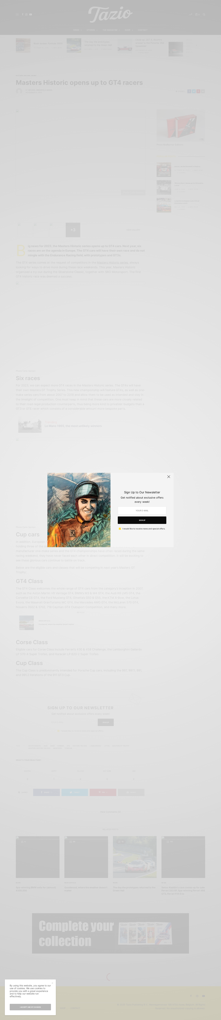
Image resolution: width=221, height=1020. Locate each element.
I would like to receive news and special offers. (143, 529)
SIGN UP (142, 520)
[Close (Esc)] (169, 478)
